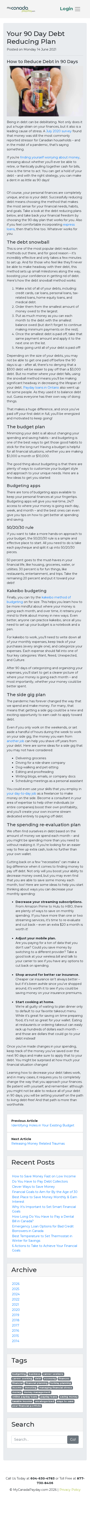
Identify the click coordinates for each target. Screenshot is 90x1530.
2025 (15, 1289)
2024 (16, 1294)
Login (67, 8)
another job (15, 741)
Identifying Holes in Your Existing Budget (42, 1125)
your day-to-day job (21, 793)
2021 (15, 1305)
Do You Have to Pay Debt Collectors (40, 1181)
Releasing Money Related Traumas (38, 1143)
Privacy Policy (70, 1490)
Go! (73, 1439)
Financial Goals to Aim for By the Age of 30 (45, 1192)
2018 (15, 1320)
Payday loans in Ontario (41, 387)
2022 (15, 1299)
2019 (15, 1315)
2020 (16, 1310)
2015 (15, 1336)
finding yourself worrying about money (50, 157)
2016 (15, 1331)
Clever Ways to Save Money (33, 1187)
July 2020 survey (59, 131)
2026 (15, 1284)
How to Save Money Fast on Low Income (44, 1176)
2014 (15, 1341)
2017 (15, 1325)
